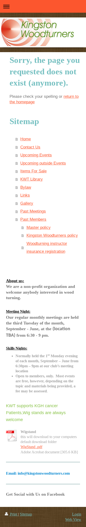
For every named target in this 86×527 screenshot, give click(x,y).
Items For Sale (33, 171)
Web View (73, 519)
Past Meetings (33, 211)
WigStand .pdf (31, 447)
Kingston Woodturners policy (52, 235)
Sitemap (26, 514)
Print (13, 514)
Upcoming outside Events (43, 163)
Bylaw (25, 187)
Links (25, 195)
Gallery (26, 203)
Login (76, 514)
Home (25, 139)
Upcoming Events (36, 155)
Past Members (33, 219)
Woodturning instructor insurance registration (47, 247)
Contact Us (30, 147)
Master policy (39, 227)
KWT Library (31, 179)
